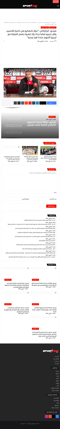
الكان (57, 386)
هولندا (57, 383)
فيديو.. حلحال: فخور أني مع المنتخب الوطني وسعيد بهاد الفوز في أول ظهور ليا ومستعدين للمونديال (16, 309)
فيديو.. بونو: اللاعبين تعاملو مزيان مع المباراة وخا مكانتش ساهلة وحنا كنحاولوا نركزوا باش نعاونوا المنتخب (17, 285)
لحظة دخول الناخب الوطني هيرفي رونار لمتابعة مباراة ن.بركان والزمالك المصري (48, 158)
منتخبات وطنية (45, 27)
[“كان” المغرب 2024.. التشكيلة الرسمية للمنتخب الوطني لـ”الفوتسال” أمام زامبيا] (30, 150)
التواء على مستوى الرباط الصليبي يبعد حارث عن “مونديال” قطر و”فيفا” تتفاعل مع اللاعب (12, 158)
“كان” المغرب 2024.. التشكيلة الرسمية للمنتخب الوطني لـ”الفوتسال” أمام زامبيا (31, 158)
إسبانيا (57, 371)
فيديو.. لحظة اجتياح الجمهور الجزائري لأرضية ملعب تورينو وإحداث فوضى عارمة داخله (41, 123)
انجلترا (57, 374)
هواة (58, 403)
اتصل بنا (57, 364)
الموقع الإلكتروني (25, 199)
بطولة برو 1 (56, 398)
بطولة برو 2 (56, 401)
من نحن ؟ (56, 361)
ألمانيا (57, 379)
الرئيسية (54, 22)
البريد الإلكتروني (52, 199)
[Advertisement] (30, 13)
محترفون (56, 405)
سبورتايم (52, 41)
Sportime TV (48, 22)
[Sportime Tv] (30, 6)
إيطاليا (57, 381)
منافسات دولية (55, 391)
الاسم (54, 192)
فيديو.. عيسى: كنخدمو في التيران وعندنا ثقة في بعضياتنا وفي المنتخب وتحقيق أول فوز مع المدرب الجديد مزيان (44, 334)
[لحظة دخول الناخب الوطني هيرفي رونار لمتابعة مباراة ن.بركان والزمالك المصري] (48, 150)
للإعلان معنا (56, 359)
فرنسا (57, 376)
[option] (30, 122)
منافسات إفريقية (55, 388)
